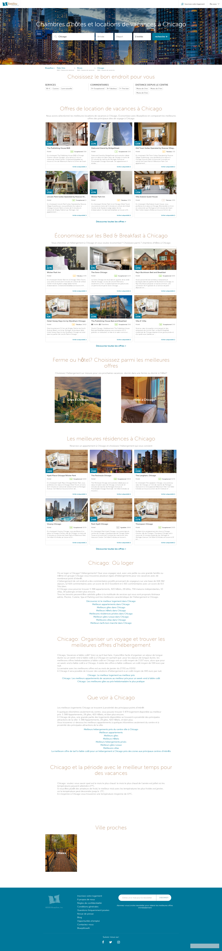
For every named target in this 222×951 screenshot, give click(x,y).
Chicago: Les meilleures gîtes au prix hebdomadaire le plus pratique (111, 681)
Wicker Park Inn (98, 197)
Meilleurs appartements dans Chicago (111, 604)
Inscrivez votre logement (89, 896)
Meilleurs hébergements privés (111, 741)
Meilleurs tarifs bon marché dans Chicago (111, 623)
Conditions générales (87, 906)
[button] (103, 942)
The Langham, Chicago (146, 475)
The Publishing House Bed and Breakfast (109, 321)
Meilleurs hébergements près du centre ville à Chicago (111, 729)
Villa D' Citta (141, 321)
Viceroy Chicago (54, 524)
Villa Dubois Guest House (147, 197)
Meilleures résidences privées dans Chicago (111, 613)
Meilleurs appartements (111, 732)
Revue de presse (85, 913)
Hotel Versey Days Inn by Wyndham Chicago (66, 321)
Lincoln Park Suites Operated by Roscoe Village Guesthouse (73, 197)
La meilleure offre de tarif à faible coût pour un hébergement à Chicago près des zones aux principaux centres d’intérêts (111, 751)
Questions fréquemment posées (93, 910)
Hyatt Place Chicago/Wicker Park (61, 475)
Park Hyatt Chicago (99, 524)
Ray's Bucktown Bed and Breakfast (151, 272)
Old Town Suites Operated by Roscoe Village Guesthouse (160, 148)
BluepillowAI (83, 928)
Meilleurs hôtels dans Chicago (111, 610)
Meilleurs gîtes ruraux (111, 745)
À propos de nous (86, 899)
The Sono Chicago (99, 272)
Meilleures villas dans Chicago (111, 620)
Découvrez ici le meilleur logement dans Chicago (111, 601)
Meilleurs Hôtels (111, 738)
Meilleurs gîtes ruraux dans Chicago (111, 616)
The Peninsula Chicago (101, 475)
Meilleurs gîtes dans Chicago (111, 607)
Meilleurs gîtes (111, 735)
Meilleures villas (111, 748)
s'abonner (163, 898)
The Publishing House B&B (58, 148)
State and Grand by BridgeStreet (105, 148)
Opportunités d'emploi (88, 921)
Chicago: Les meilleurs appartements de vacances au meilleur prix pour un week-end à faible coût (111, 678)
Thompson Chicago (144, 524)
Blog (79, 917)
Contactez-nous (85, 924)
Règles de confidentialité (89, 903)
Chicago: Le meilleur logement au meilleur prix (111, 675)
